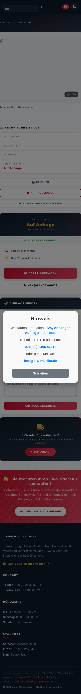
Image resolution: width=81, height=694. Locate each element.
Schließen (40, 373)
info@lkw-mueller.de (40, 361)
